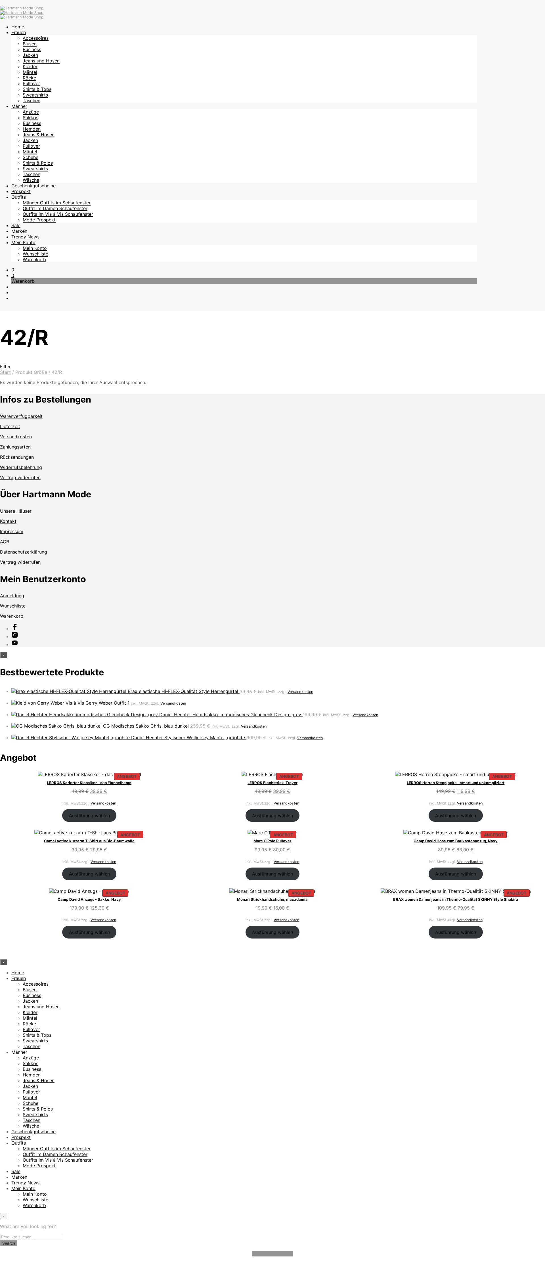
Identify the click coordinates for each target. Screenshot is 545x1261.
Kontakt (8, 521)
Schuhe (30, 157)
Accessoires (36, 38)
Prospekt (21, 191)
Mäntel (30, 72)
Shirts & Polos (38, 163)
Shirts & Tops (37, 89)
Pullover (31, 83)
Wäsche (31, 180)
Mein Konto (23, 242)
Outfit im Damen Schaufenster (55, 208)
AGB (4, 541)
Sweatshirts (35, 95)
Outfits (18, 197)
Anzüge (31, 112)
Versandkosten (16, 436)
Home (17, 27)
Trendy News (25, 237)
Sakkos (30, 117)
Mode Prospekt (39, 220)
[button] (12, 270)
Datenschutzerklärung (23, 552)
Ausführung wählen (89, 815)
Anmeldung (12, 595)
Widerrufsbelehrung (21, 467)
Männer (19, 106)
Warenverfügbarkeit (21, 416)
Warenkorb (34, 259)
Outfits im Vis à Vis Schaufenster (58, 214)
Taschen (31, 100)
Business (32, 49)
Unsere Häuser (16, 511)
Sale (15, 225)
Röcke (29, 78)
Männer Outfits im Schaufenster (57, 203)
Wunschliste (35, 254)
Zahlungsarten (15, 447)
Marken (19, 231)
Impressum (11, 531)
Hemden (32, 129)
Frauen (18, 32)
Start (5, 372)
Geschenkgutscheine (33, 185)
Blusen (30, 44)
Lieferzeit (10, 426)
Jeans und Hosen (41, 61)
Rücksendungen (17, 457)
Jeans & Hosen (38, 134)
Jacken (30, 55)
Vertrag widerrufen (20, 477)
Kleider (30, 66)
